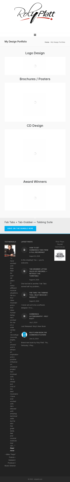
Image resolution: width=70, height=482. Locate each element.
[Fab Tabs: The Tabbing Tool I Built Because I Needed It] (24, 295)
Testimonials (10, 242)
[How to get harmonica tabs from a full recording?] (24, 250)
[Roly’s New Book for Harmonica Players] (24, 334)
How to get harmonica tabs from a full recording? (38, 250)
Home (47, 42)
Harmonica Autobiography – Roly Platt (38, 316)
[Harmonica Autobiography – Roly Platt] (24, 316)
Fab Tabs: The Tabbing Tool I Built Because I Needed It (38, 295)
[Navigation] (35, 35)
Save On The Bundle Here (20, 228)
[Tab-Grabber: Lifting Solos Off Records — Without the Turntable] (24, 271)
